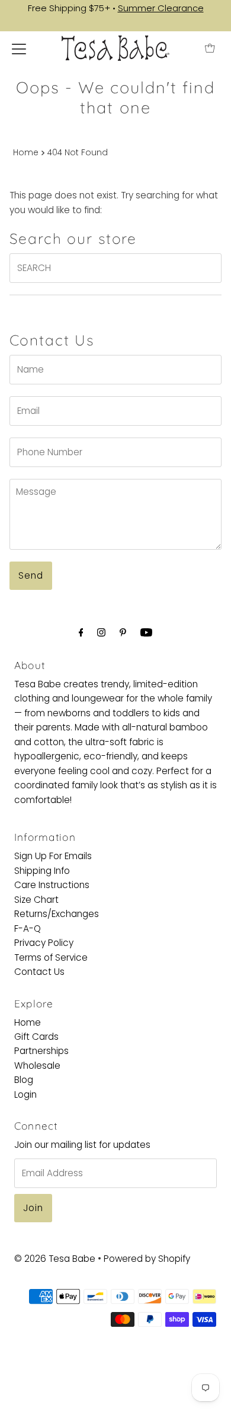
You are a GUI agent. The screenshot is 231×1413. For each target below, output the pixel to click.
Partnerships (41, 1051)
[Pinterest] (123, 632)
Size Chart (36, 899)
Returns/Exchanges (56, 914)
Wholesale (37, 1065)
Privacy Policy (43, 942)
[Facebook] (81, 632)
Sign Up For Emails (53, 856)
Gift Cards (36, 1036)
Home (25, 152)
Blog (23, 1079)
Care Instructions (51, 885)
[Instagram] (101, 632)
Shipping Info (42, 870)
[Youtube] (146, 632)
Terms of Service (51, 957)
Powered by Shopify (147, 1258)
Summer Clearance (161, 8)
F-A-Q (27, 928)
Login (25, 1094)
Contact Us (39, 971)
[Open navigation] (19, 48)
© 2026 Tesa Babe (54, 1258)
